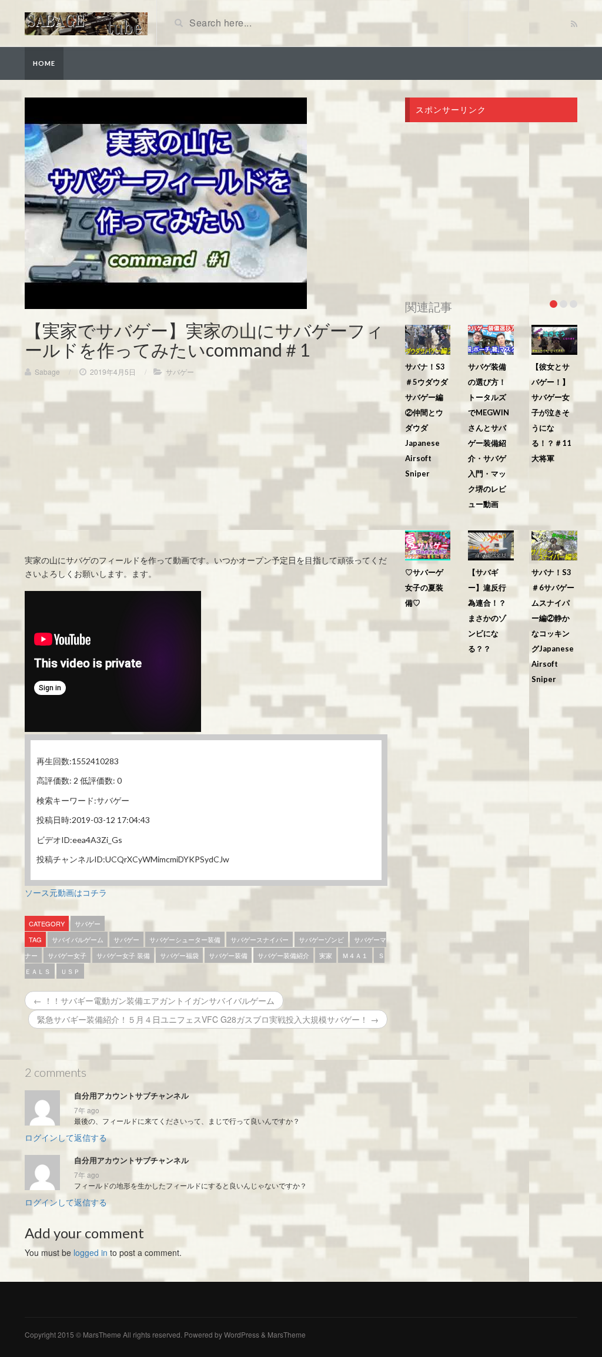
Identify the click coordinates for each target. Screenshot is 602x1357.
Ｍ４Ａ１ (355, 955)
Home (44, 63)
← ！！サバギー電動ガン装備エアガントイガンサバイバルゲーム (154, 1000)
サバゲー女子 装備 (123, 955)
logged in (90, 1252)
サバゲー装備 (228, 955)
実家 (325, 955)
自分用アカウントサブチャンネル (131, 1095)
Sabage (47, 372)
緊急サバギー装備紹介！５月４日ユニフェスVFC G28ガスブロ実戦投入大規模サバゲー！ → (208, 1019)
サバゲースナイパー (259, 939)
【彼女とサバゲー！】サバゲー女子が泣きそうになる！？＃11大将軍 (551, 412)
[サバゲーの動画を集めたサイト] (86, 22)
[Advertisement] (206, 471)
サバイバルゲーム (77, 939)
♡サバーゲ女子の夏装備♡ (424, 587)
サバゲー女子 (67, 955)
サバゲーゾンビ (321, 939)
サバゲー (180, 372)
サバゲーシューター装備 (184, 939)
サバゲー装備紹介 (283, 955)
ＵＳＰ (70, 971)
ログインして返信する (66, 1137)
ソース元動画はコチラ (66, 892)
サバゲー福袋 (179, 955)
